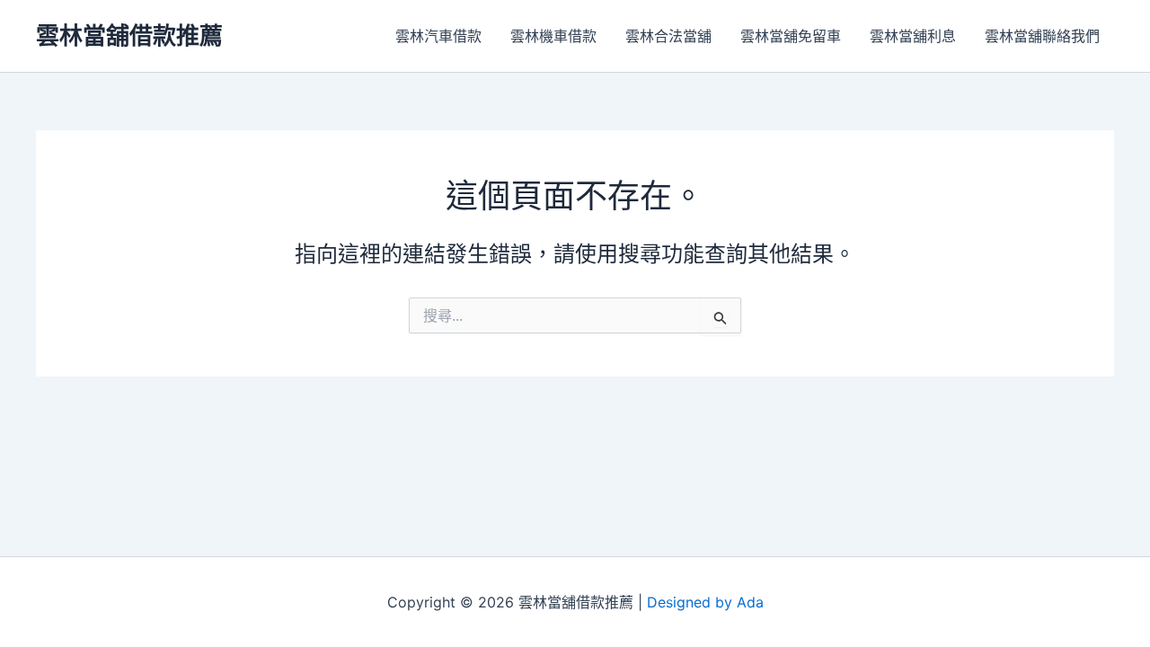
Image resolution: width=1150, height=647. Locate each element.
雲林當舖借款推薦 (129, 35)
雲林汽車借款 (438, 36)
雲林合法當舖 (668, 36)
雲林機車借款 (553, 36)
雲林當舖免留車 (790, 36)
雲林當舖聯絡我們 (1042, 36)
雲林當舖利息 (913, 36)
